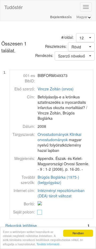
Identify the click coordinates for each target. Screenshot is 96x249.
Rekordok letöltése (21, 225)
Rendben (78, 233)
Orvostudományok (53, 134)
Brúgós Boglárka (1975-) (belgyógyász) (58, 179)
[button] (85, 37)
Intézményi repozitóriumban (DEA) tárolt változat (61, 193)
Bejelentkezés (61, 17)
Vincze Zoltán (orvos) (56, 88)
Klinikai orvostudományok (59, 137)
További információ (48, 244)
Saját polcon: (24, 211)
